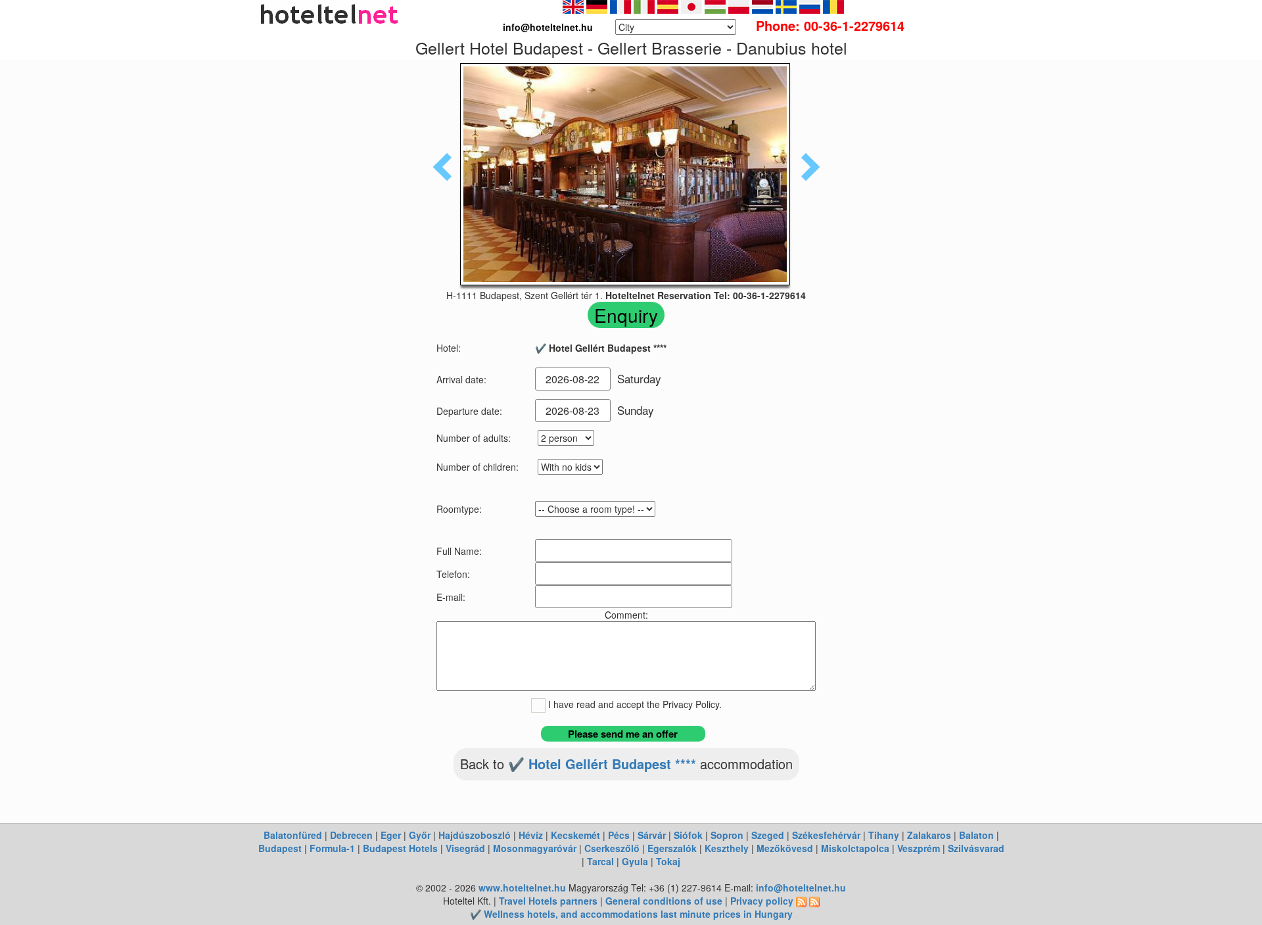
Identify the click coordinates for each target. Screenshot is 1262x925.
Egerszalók (672, 848)
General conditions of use (663, 900)
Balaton (976, 835)
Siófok (688, 835)
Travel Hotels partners (548, 900)
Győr (420, 835)
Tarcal (600, 861)
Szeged (767, 835)
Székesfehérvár (826, 835)
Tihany (883, 835)
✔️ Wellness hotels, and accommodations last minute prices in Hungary (631, 913)
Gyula (635, 861)
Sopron (727, 835)
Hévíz (531, 835)
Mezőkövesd (785, 848)
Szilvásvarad (976, 848)
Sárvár (652, 835)
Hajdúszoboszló (474, 835)
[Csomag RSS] (814, 900)
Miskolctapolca (855, 848)
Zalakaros (929, 835)
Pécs (619, 835)
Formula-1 (332, 848)
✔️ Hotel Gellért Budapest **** (602, 763)
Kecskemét (575, 835)
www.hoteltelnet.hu (522, 887)
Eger (391, 835)
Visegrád (465, 848)
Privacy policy (761, 900)
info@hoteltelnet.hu (801, 887)
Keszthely (727, 848)
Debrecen (351, 835)
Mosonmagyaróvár (534, 848)
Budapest (280, 848)
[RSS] (801, 900)
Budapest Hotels (400, 848)
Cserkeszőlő (612, 848)
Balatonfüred (293, 835)
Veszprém (918, 848)
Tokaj (668, 861)
